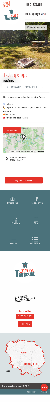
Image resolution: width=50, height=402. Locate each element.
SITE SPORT (25, 316)
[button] (38, 14)
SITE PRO (35, 243)
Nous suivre (37, 203)
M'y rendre (12, 130)
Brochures (12, 203)
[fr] (44, 14)
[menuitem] (26, 4)
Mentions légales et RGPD (15, 386)
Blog (36, 223)
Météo (13, 243)
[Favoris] (34, 14)
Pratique (16, 223)
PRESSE (44, 392)
